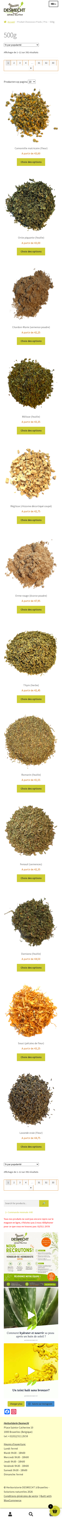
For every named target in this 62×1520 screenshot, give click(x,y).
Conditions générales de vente (21, 1496)
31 (39, 62)
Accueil (11, 21)
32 (46, 62)
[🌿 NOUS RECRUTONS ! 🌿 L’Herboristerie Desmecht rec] (31, 1259)
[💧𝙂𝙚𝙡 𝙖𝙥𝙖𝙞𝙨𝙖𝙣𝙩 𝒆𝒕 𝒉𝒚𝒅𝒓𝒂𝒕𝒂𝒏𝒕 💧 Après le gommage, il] (31, 1315)
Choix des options (31, 162)
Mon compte (10, 1514)
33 (53, 62)
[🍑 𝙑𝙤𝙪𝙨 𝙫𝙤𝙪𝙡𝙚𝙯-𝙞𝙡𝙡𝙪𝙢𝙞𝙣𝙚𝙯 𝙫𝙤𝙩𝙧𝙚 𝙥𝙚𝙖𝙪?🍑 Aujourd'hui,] (31, 1370)
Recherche (31, 1514)
